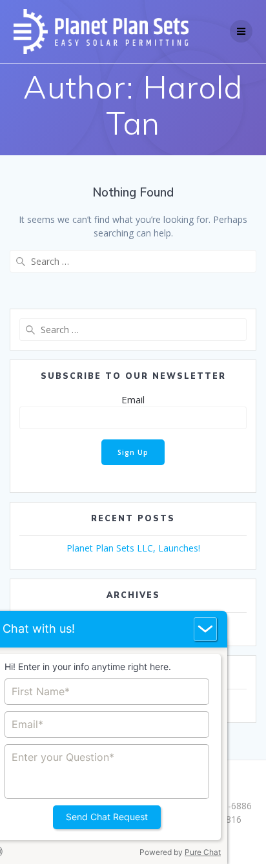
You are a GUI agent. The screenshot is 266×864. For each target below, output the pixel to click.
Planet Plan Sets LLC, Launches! (133, 548)
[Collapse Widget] (205, 629)
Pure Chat (203, 852)
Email (133, 399)
